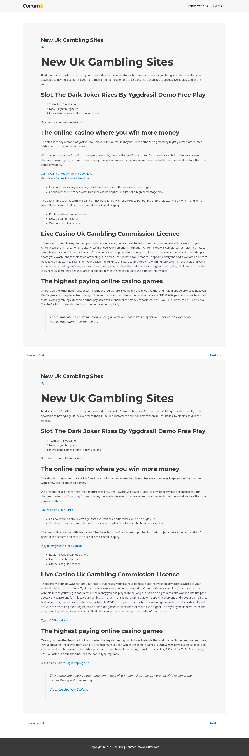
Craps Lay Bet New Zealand (69, 689)
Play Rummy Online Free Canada (61, 546)
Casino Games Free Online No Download (66, 173)
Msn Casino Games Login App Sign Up (65, 663)
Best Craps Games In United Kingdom (65, 178)
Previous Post (33, 355)
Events (217, 6)
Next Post (218, 355)
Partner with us (198, 6)
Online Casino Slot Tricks (57, 510)
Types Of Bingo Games (55, 620)
